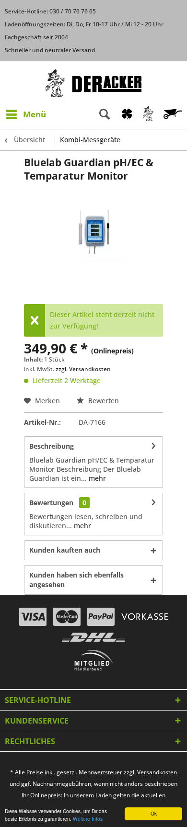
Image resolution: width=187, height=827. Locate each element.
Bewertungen (51, 502)
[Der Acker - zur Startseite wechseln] (93, 83)
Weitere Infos (88, 818)
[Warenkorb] (173, 114)
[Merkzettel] (127, 114)
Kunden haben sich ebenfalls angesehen (76, 579)
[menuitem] (25, 114)
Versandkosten (157, 772)
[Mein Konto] (148, 114)
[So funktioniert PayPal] (101, 617)
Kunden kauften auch (64, 550)
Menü (34, 114)
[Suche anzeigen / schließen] (104, 114)
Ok (154, 813)
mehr (96, 478)
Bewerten (102, 400)
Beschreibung (51, 446)
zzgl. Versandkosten (83, 369)
